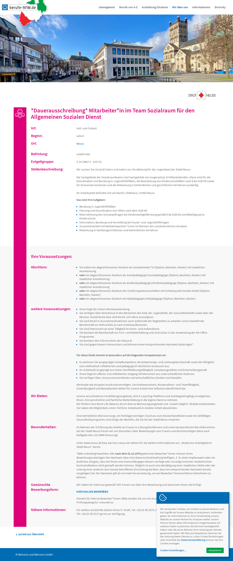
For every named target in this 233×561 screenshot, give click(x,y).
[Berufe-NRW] (19, 7)
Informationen (201, 7)
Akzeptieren (215, 550)
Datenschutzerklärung (193, 540)
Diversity (220, 7)
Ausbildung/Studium (155, 7)
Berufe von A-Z (128, 7)
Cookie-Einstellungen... (173, 550)
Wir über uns (180, 7)
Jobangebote (106, 7)
